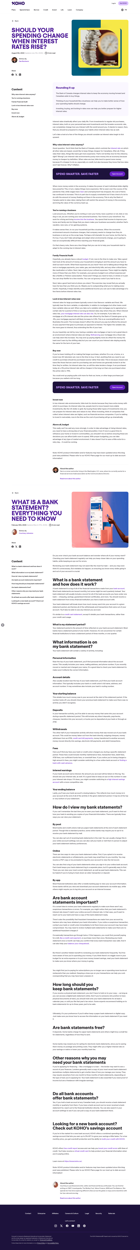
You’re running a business (21, 98)
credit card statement (73, 614)
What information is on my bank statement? (27, 572)
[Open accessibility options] (2, 625)
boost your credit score (107, 1148)
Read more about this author (70, 479)
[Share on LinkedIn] (20, 75)
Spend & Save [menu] (25, 10)
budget (85, 259)
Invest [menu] (54, 10)
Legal (87, 1213)
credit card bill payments (83, 738)
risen (82, 192)
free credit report (71, 1148)
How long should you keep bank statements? (28, 584)
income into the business (84, 219)
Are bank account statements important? (27, 580)
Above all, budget (18, 117)
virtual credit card (81, 1151)
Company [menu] (79, 10)
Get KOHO (123, 3)
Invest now (16, 113)
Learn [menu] (70, 10)
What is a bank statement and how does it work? (27, 567)
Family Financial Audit (20, 102)
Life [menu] (62, 10)
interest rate (116, 148)
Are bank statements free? (21, 587)
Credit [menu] (45, 10)
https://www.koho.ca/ (73, 1161)
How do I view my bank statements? (25, 576)
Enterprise (41, 1213)
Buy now (15, 109)
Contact (28, 1213)
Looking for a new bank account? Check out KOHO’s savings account (28, 602)
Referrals (111, 1213)
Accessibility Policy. (53, 1243)
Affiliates (55, 1213)
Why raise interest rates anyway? (24, 94)
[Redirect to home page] (18, 3)
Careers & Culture (71, 1213)
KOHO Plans (90, 455)
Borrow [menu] (36, 10)
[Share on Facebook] (13, 75)
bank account (119, 588)
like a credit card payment (70, 938)
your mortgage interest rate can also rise (77, 313)
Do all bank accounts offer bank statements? (28, 597)
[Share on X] (16, 75)
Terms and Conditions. (46, 1240)
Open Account (117, 174)
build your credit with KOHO (113, 1139)
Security (99, 1213)
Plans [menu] (14, 10)
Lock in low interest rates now (23, 105)
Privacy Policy (41, 1243)
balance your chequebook (78, 943)
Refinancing (95, 335)
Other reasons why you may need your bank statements (27, 592)
